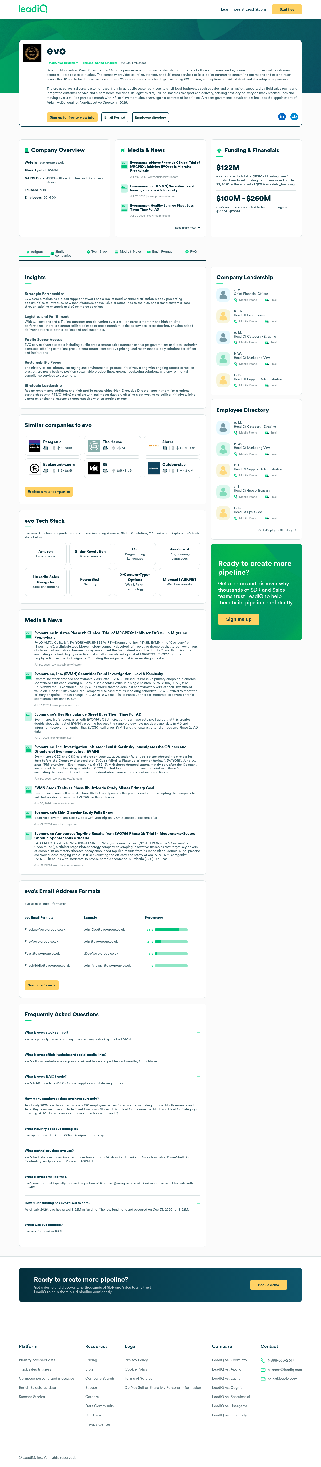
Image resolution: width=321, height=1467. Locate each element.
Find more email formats (163, 1183)
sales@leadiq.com (283, 1379)
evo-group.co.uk (72, 1061)
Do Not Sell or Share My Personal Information (163, 1388)
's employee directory (80, 1113)
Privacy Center (97, 1424)
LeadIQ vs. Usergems (229, 1406)
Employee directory (150, 117)
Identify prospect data (37, 1360)
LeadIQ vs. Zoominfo (229, 1360)
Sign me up (238, 619)
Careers (92, 1397)
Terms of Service (139, 1378)
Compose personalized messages (46, 1378)
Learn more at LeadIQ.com (243, 9)
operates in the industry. (64, 1132)
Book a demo (268, 1285)
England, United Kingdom (100, 62)
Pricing (91, 1360)
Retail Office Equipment (73, 1135)
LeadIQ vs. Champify (229, 1415)
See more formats (42, 985)
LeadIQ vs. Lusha (226, 1378)
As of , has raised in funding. (107, 1206)
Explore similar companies (49, 492)
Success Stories (32, 1397)
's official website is (91, 1058)
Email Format (114, 117)
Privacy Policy (136, 1360)
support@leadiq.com (285, 1370)
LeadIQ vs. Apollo (226, 1369)
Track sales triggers (35, 1369)
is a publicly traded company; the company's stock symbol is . (78, 1036)
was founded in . (44, 1228)
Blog (89, 1369)
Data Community (99, 1406)
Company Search (99, 1378)
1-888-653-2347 (281, 1360)
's (74, 1080)
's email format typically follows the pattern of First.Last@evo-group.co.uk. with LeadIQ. (109, 1182)
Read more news (185, 227)
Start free (287, 9)
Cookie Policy (136, 1369)
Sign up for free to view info (72, 117)
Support (92, 1388)
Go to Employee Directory (275, 530)
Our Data (93, 1415)
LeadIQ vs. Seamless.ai (231, 1397)
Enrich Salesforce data (37, 1388)
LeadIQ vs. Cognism (229, 1388)
